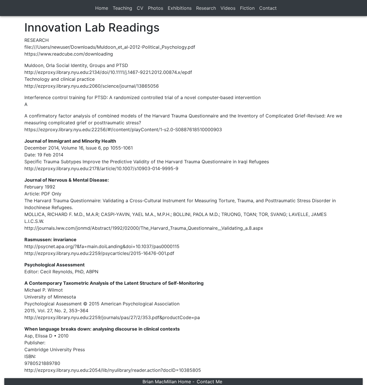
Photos (155, 8)
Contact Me (209, 381)
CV (140, 8)
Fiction (247, 8)
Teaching (122, 8)
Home (101, 8)
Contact (268, 8)
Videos (227, 8)
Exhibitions (180, 8)
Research (206, 8)
